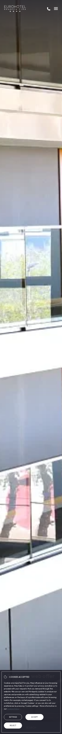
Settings (13, 717)
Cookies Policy (13, 709)
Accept (34, 717)
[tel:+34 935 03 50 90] (48, 8)
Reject (13, 725)
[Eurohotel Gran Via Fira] (15, 8)
